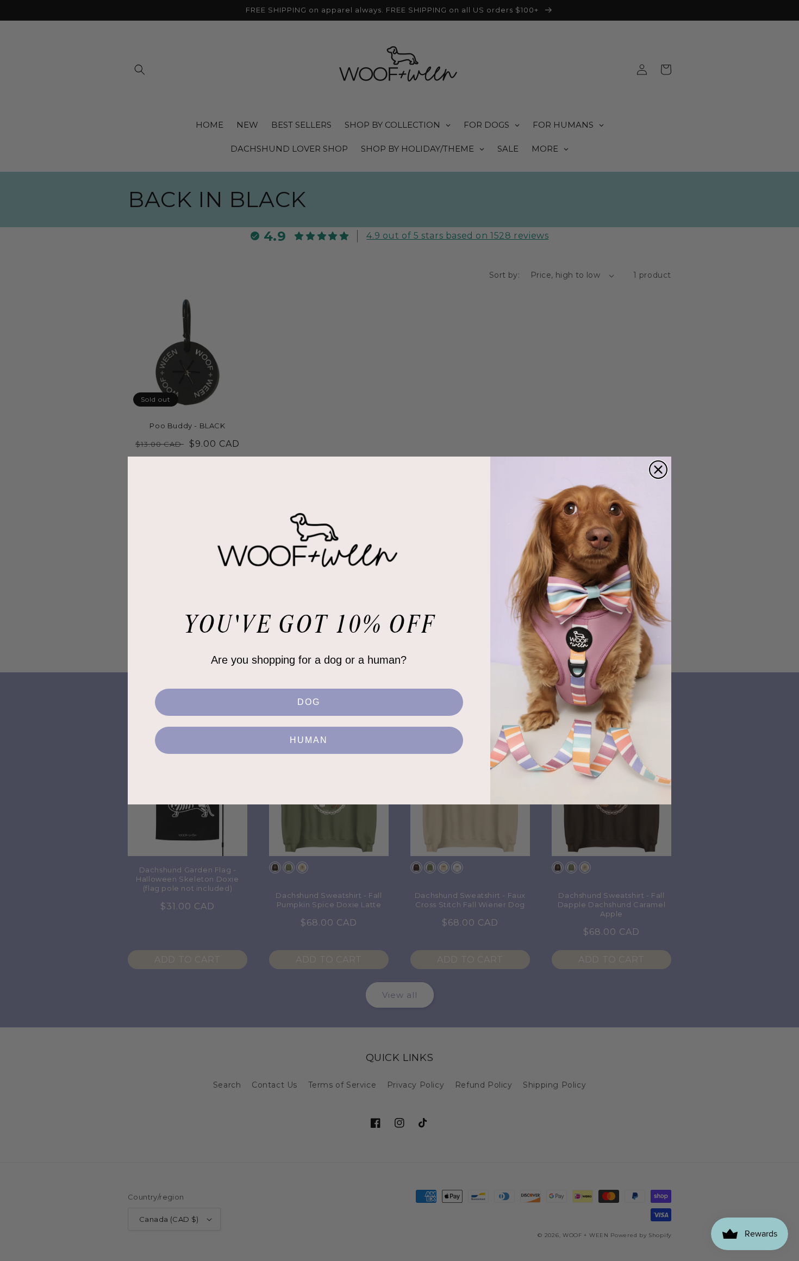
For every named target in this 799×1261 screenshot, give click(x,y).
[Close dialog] (658, 469)
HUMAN (309, 740)
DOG (308, 702)
